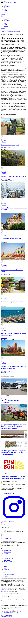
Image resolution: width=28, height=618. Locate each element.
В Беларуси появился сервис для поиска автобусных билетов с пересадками (12, 400)
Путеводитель (7, 550)
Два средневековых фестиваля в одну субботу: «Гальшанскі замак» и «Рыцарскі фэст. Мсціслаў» (13, 426)
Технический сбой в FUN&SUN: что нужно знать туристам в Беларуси (13, 477)
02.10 (8, 274)
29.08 (2, 179)
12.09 (8, 179)
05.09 (5, 179)
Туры (5, 5)
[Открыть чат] (1, 534)
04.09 (2, 274)
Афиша (6, 12)
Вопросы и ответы (9, 574)
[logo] (11, 2)
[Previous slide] (2, 117)
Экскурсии (7, 6)
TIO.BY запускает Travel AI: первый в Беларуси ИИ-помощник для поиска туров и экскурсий (13, 452)
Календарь (6, 8)
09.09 (2, 148)
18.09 (5, 274)
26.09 (5, 371)
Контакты (6, 569)
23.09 (5, 148)
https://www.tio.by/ (5, 591)
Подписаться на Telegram (9, 493)
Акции (5, 10)
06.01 (2, 212)
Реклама (6, 576)
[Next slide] (4, 117)
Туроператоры (7, 552)
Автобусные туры (8, 558)
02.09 (2, 338)
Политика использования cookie (12, 614)
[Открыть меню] (3, 2)
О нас (5, 566)
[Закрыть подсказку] (1, 523)
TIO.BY (4, 611)
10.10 (8, 371)
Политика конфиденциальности (9, 612)
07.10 (8, 148)
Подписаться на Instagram (7, 521)
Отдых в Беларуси (8, 561)
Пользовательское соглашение (9, 614)
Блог (5, 9)
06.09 (2, 241)
